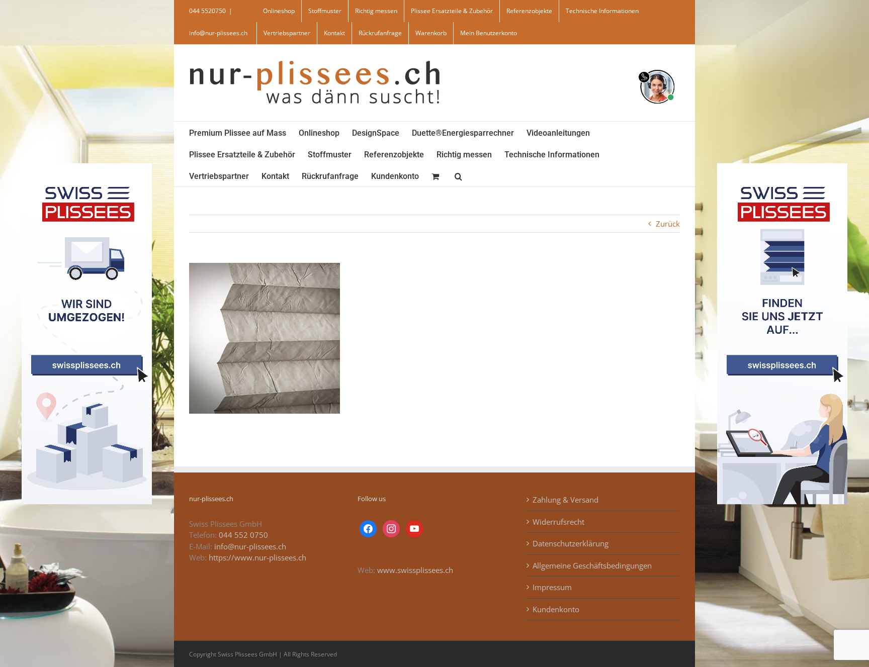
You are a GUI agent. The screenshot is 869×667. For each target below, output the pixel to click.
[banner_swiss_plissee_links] (87, 166)
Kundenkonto (556, 609)
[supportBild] (657, 68)
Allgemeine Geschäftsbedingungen (592, 565)
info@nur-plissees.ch (218, 33)
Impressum (552, 587)
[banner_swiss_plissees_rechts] (782, 166)
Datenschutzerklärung (571, 543)
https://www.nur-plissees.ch (257, 557)
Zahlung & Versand (565, 500)
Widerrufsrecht (558, 522)
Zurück (668, 224)
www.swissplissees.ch (415, 570)
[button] (458, 175)
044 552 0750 (243, 535)
